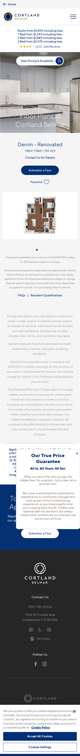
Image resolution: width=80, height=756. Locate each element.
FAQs (21, 295)
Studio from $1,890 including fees (40, 30)
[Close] (74, 711)
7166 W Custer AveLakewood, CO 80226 (40, 617)
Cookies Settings (40, 747)
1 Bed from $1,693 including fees (40, 34)
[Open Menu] (73, 16)
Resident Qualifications (46, 295)
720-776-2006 (40, 607)
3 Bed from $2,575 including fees (40, 41)
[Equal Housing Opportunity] (31, 629)
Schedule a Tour (40, 170)
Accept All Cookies (39, 736)
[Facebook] (35, 664)
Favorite (36, 182)
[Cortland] (40, 698)
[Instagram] (44, 664)
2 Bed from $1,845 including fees (40, 38)
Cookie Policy (40, 727)
